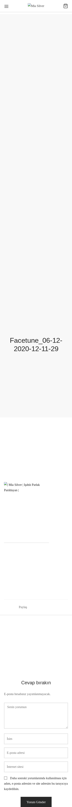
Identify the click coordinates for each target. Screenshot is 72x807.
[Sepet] (65, 6)
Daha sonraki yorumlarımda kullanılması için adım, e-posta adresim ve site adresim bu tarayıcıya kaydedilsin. (36, 783)
